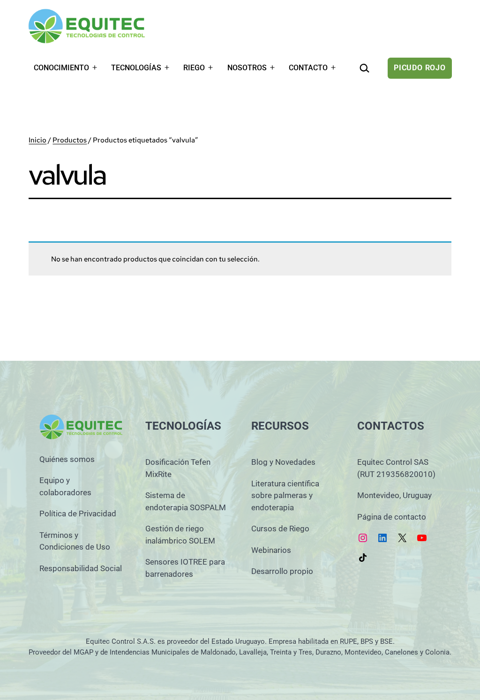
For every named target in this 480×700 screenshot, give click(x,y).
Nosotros (247, 67)
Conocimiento (61, 67)
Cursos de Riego (280, 528)
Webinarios (271, 550)
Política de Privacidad (77, 513)
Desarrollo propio (282, 571)
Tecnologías (136, 67)
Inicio (37, 140)
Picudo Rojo (420, 67)
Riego (194, 67)
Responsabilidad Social (80, 568)
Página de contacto (391, 516)
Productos (69, 140)
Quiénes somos (67, 459)
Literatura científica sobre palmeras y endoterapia (285, 495)
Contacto (308, 67)
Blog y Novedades (283, 462)
